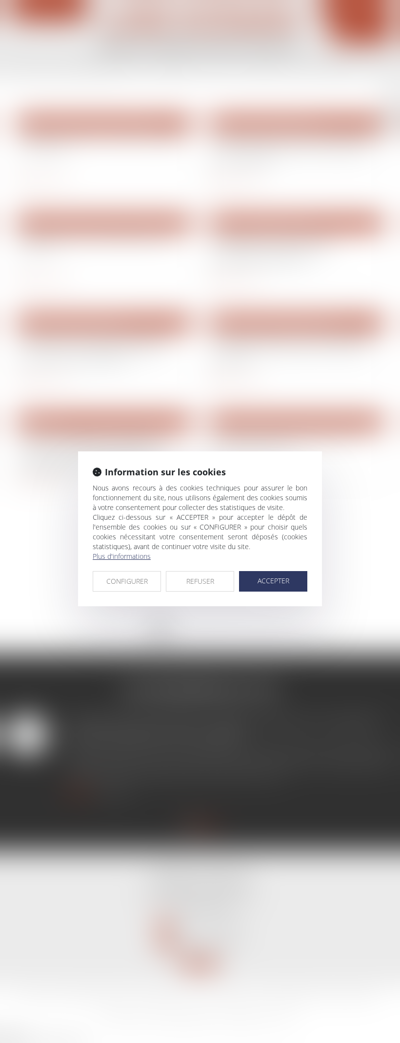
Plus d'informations (122, 556)
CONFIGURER (127, 581)
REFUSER (200, 581)
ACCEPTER (273, 580)
